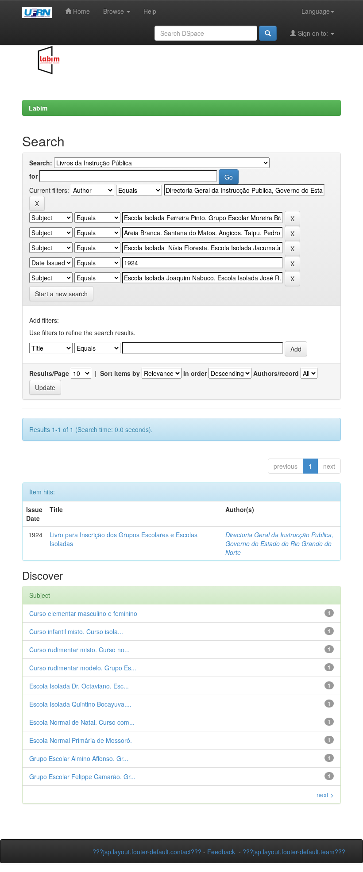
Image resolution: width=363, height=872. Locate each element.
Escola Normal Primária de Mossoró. (80, 740)
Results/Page (49, 373)
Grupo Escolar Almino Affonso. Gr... (78, 758)
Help (149, 11)
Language (315, 11)
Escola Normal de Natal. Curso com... (82, 722)
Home (80, 11)
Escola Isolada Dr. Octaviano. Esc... (79, 685)
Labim (38, 107)
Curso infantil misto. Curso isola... (76, 631)
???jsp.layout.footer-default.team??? (294, 851)
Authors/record (276, 373)
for (33, 176)
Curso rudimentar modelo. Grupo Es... (82, 667)
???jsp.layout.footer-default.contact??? (147, 851)
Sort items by (120, 373)
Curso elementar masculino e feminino (83, 613)
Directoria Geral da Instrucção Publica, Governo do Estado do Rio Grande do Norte (279, 543)
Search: (40, 162)
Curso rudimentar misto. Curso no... (79, 649)
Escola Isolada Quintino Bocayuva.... (80, 704)
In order (195, 373)
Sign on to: (313, 33)
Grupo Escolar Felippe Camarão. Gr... (82, 776)
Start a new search (61, 293)
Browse (114, 11)
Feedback (221, 851)
